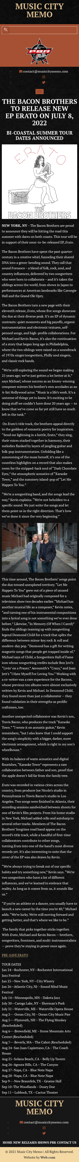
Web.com (47, 1157)
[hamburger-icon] (39, 91)
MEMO (39, 1111)
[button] (5, 30)
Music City (39, 6)
